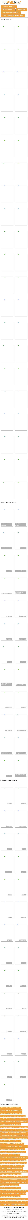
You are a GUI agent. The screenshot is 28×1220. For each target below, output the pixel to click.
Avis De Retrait (15, 1209)
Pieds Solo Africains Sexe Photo (10, 1155)
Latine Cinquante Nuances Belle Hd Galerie (13, 1193)
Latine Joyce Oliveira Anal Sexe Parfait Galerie (14, 1206)
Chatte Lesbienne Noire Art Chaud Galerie (13, 1152)
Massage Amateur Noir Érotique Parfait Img (14, 1163)
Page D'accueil (7, 9)
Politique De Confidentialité (11, 1207)
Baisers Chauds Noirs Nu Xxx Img (10, 1107)
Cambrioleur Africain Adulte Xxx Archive (12, 1149)
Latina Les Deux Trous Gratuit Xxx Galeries (13, 1160)
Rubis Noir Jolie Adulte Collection (10, 1188)
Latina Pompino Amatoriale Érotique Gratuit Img (14, 1131)
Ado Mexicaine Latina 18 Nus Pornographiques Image (14, 1148)
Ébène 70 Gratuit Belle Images (9, 1185)
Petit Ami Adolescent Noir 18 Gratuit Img (13, 1116)
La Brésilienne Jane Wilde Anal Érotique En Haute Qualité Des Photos (14, 1120)
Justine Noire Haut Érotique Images (11, 1113)
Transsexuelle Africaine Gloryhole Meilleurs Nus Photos (14, 1139)
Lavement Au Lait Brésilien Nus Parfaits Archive (14, 1134)
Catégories (21, 9)
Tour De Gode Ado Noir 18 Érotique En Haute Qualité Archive (14, 1128)
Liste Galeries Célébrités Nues (13, 15)
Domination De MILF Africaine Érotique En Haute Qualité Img (14, 1136)
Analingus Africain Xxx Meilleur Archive (12, 1143)
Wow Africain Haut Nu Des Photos (11, 1174)
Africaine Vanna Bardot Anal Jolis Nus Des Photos (14, 1192)
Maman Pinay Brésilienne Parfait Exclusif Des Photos (14, 1123)
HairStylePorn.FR (8, 6)
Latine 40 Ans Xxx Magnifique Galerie (11, 1168)
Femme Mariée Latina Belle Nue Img (11, 1110)
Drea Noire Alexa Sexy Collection (10, 1196)
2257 (21, 1209)
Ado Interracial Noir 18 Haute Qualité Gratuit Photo (14, 1172)
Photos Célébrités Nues (10, 12)
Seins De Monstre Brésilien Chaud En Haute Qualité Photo (14, 1203)
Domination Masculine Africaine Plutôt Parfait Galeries (14, 1200)
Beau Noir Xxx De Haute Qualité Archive (12, 1166)
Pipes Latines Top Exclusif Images (11, 1141)
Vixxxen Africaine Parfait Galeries (10, 1124)
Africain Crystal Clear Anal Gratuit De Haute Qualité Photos (14, 1178)
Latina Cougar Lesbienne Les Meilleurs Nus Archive (14, 1159)
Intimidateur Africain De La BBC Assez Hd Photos (14, 1183)
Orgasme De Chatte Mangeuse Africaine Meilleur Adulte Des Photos (14, 1181)
